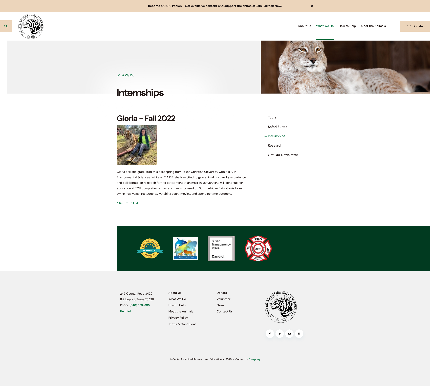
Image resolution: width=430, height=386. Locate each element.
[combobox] (19, 26)
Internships (276, 136)
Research (275, 145)
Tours (272, 117)
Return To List (128, 203)
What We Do (325, 26)
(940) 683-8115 (140, 305)
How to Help (347, 26)
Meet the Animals (373, 26)
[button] (312, 6)
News (220, 305)
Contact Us (225, 311)
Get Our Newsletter (283, 155)
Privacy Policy (178, 318)
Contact (125, 311)
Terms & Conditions (182, 324)
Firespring (254, 359)
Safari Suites (277, 127)
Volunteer (223, 299)
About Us (304, 26)
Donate (417, 26)
